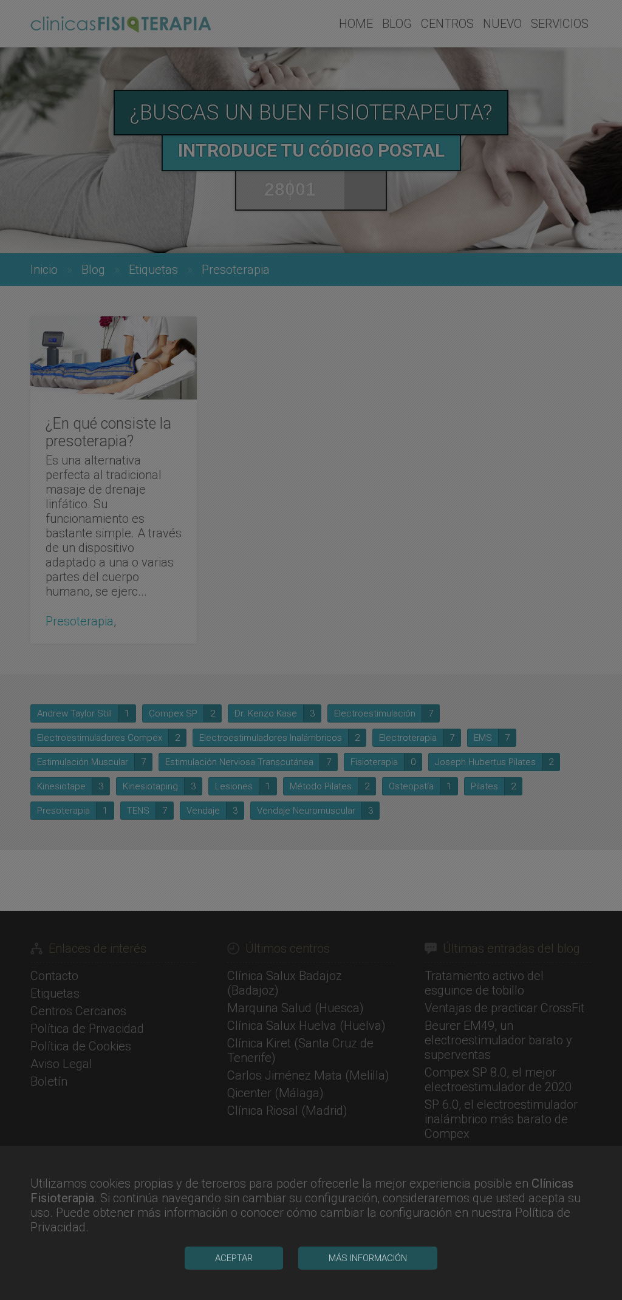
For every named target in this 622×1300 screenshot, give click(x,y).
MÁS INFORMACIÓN (368, 1258)
